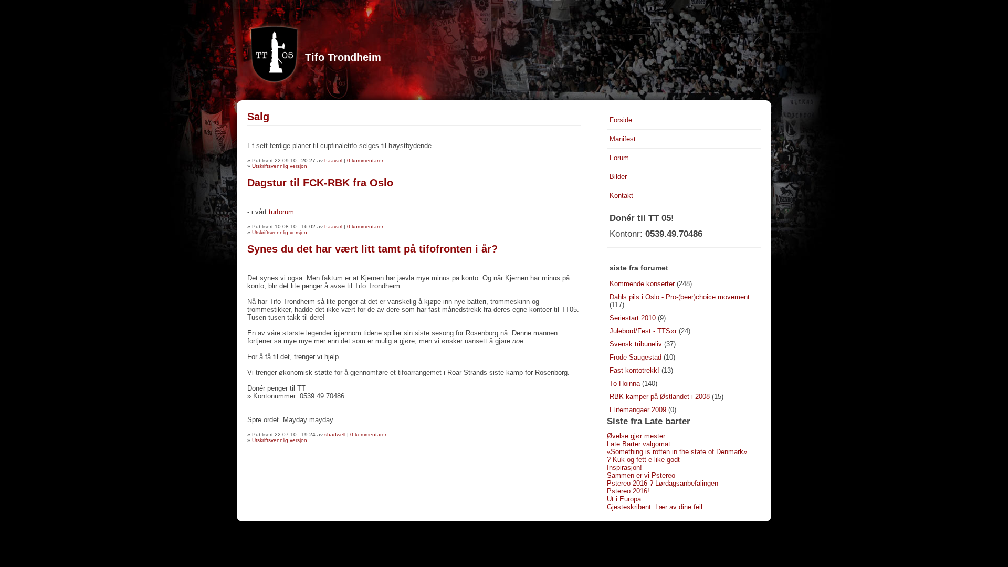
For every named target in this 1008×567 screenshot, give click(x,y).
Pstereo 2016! (628, 491)
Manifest (623, 139)
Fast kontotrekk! (634, 370)
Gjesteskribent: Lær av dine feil (654, 507)
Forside (621, 120)
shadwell (334, 434)
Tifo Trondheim (343, 57)
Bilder (618, 177)
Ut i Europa (624, 499)
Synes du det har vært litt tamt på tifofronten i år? (372, 249)
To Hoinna (625, 383)
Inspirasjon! (624, 467)
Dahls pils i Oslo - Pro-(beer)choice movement (680, 297)
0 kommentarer (365, 160)
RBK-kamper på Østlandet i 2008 (660, 397)
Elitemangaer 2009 (638, 410)
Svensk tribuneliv (636, 344)
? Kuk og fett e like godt (643, 460)
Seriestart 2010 (633, 318)
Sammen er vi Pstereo (641, 475)
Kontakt (621, 196)
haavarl (333, 160)
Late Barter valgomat (638, 444)
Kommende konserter (642, 284)
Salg (258, 116)
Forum (619, 158)
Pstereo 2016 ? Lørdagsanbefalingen (662, 483)
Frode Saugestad (636, 357)
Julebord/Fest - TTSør (643, 331)
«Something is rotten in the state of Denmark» (677, 452)
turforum (281, 212)
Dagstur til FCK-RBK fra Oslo (320, 182)
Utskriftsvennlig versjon (279, 166)
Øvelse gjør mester (636, 436)
